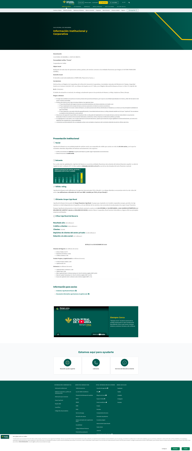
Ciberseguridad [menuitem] (131, 10)
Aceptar (186, 448)
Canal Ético (57, 407)
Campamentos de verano (102, 413)
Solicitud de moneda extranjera (104, 434)
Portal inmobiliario (101, 402)
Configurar (164, 448)
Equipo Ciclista (100, 398)
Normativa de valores (81, 416)
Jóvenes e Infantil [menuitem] (115, 10)
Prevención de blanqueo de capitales (84, 395)
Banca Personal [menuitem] (106, 10)
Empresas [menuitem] (87, 6)
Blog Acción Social (101, 395)
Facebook (119, 388)
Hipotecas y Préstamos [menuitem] (79, 10)
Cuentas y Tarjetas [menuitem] (57, 10)
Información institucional (61, 388)
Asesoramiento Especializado (103, 423)
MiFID (77, 398)
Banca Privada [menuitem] (97, 6)
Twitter (119, 391)
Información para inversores (61, 396)
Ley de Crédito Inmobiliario (82, 391)
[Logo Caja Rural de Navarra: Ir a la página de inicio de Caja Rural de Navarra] (68, 2)
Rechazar (175, 448)
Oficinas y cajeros (88, 2)
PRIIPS (77, 402)
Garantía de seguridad (102, 388)
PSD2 (77, 409)
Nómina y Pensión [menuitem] (67, 10)
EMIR (77, 406)
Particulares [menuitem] (66, 6)
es (123, 2)
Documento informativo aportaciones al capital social (72, 294)
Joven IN (99, 430)
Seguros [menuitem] (123, 10)
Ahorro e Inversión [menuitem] (90, 10)
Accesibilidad (79, 425)
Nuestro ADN (81, 2)
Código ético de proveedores (61, 410)
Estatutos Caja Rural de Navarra (65, 291)
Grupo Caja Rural (59, 400)
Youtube (119, 402)
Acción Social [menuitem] (121, 6)
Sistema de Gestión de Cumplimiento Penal (84, 420)
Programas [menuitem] (98, 10)
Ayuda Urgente (95, 2)
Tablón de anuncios (80, 388)
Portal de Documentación (82, 432)
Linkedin (119, 395)
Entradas (99, 409)
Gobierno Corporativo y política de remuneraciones (63, 392)
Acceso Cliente (114, 2)
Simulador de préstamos (102, 416)
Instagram (120, 399)
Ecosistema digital (101, 420)
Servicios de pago (80, 413)
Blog (98, 391)
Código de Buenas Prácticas (82, 428)
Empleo (98, 406)
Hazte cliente (104, 2)
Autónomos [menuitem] (77, 6)
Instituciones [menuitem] (109, 6)
